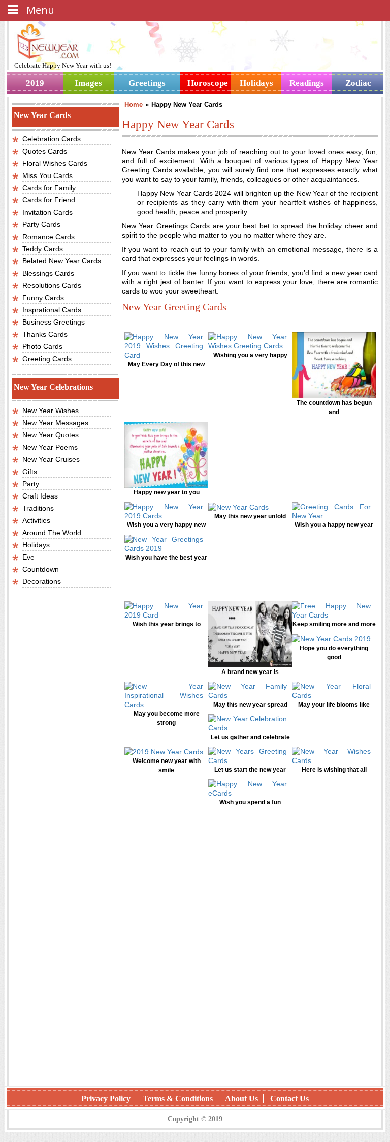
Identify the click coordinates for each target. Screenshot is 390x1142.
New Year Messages (55, 423)
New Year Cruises (51, 459)
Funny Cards (43, 298)
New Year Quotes (50, 435)
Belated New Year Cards (61, 261)
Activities (36, 520)
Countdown (40, 569)
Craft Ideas (40, 496)
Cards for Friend (48, 200)
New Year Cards (42, 115)
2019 (35, 83)
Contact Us (289, 1098)
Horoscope (207, 83)
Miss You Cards (47, 175)
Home (133, 104)
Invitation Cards (47, 212)
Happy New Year (65, 65)
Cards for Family (49, 188)
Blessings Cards (48, 273)
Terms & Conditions (178, 1098)
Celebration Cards (51, 139)
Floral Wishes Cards (54, 163)
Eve (28, 557)
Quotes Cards (44, 151)
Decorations (41, 581)
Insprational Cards (51, 310)
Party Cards (41, 224)
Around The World (51, 533)
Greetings (147, 83)
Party (30, 484)
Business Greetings (53, 322)
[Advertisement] (250, 898)
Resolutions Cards (51, 285)
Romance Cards (48, 236)
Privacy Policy (106, 1098)
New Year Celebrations (53, 387)
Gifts (29, 471)
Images (88, 83)
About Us (241, 1098)
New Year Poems (50, 447)
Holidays (256, 83)
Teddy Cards (42, 249)
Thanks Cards (45, 334)
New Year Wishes (50, 410)
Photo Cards (42, 346)
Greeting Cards (47, 359)
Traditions (38, 508)
